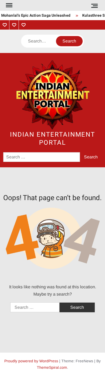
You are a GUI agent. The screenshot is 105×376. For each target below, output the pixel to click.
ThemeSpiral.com (52, 367)
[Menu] (8, 5)
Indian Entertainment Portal (52, 138)
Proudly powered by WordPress (31, 361)
